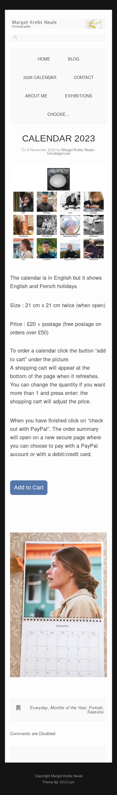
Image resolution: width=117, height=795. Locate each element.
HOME (44, 59)
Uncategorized (58, 153)
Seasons (95, 712)
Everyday (39, 707)
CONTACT (84, 77)
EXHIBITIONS (78, 96)
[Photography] (58, 27)
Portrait (95, 707)
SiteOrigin (67, 781)
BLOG (73, 59)
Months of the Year (68, 707)
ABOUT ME (36, 96)
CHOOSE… (58, 114)
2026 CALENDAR (39, 77)
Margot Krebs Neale (77, 149)
